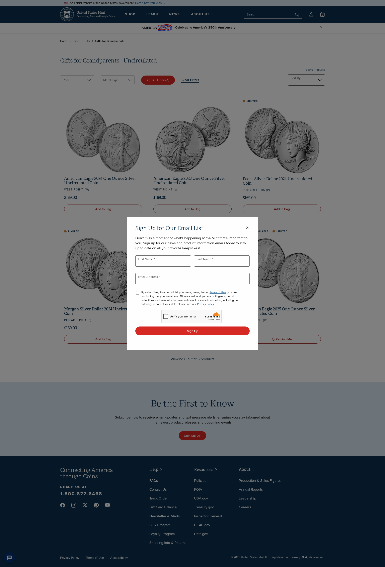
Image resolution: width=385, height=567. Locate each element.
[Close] (247, 227)
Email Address (148, 276)
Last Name (204, 259)
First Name (146, 259)
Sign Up (192, 331)
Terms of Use (218, 292)
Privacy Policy (205, 304)
